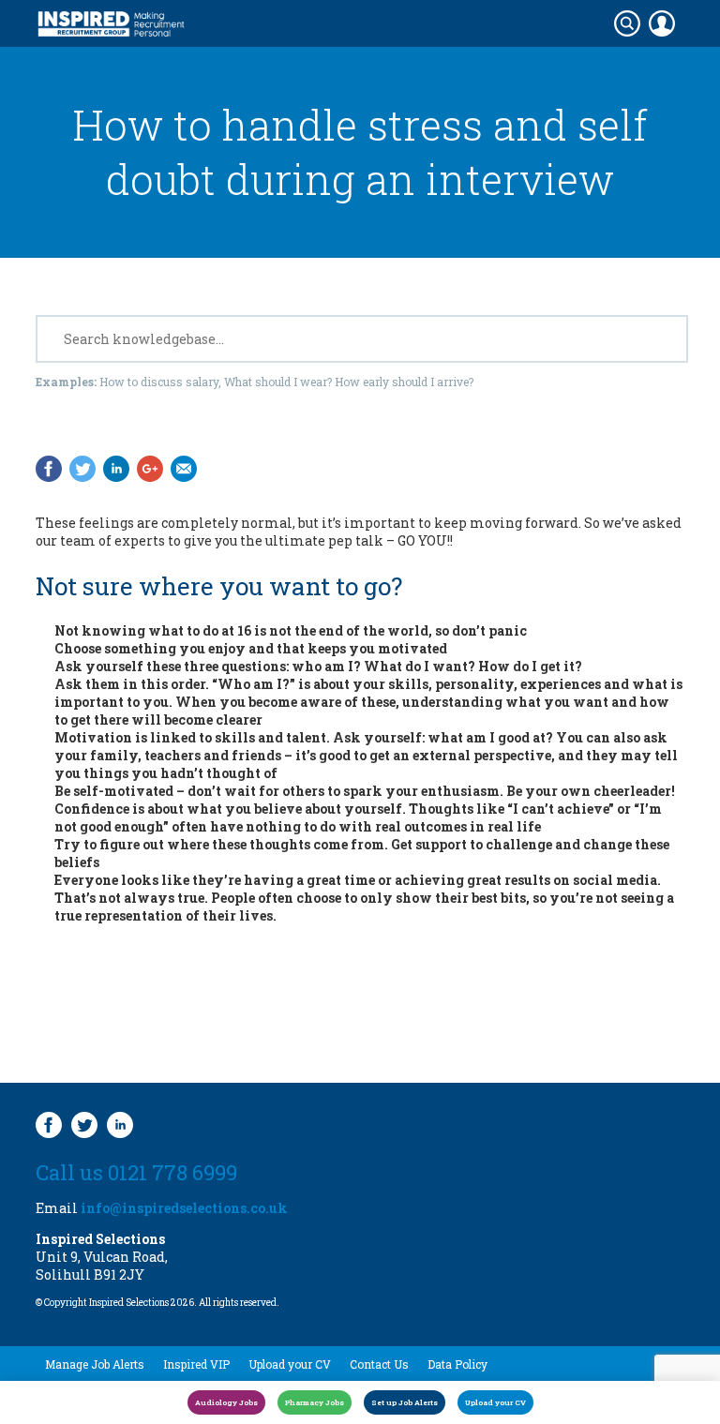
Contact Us (379, 1364)
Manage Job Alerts (94, 1364)
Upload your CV (289, 1364)
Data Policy (458, 1364)
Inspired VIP (196, 1364)
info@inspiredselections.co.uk (184, 1208)
